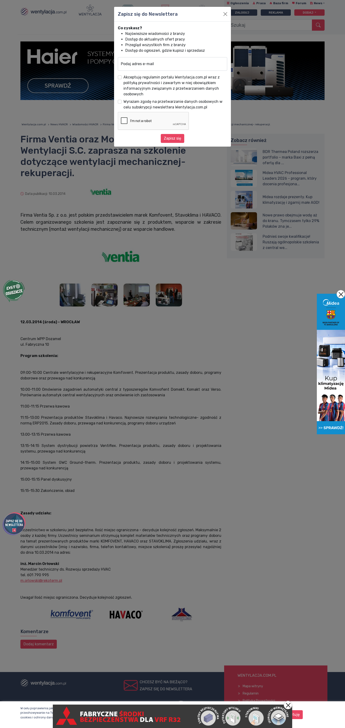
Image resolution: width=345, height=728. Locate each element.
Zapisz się (172, 138)
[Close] (225, 14)
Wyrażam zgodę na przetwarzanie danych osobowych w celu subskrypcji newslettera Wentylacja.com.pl (172, 104)
